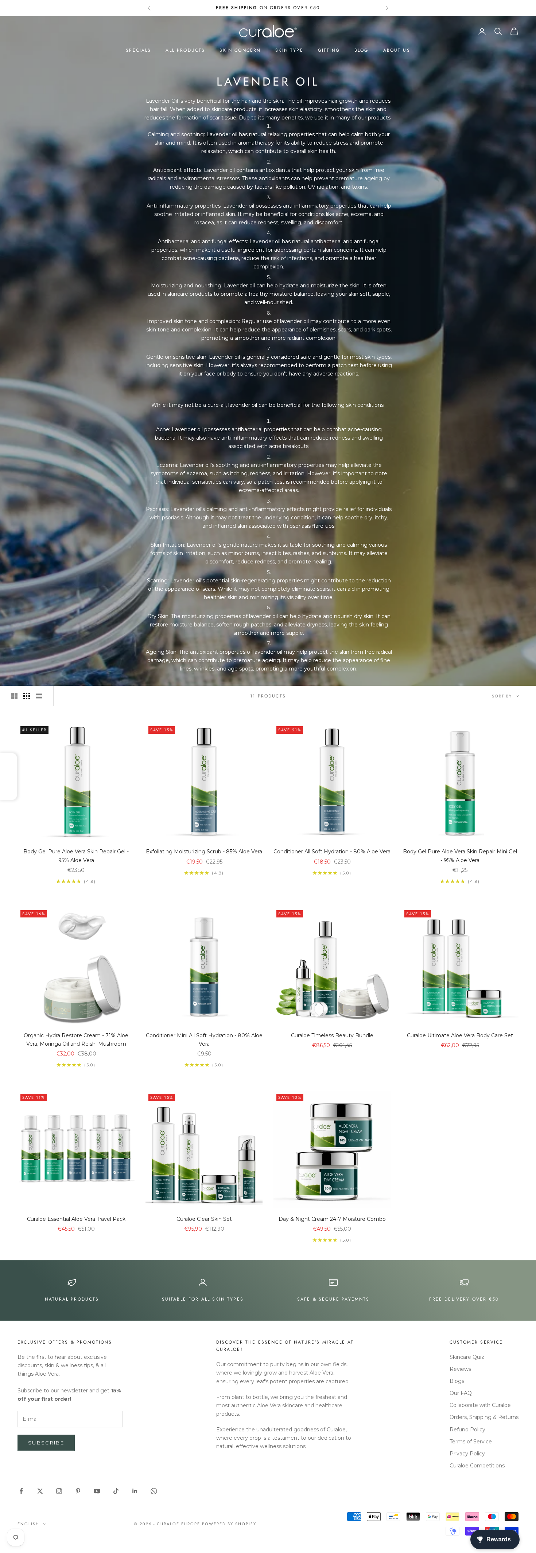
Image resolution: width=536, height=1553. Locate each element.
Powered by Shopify (229, 1524)
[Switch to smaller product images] (26, 696)
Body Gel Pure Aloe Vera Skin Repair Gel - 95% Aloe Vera (76, 855)
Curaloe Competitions (477, 1465)
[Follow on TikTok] (116, 1491)
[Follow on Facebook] (21, 1491)
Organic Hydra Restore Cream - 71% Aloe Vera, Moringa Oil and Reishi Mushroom (76, 1039)
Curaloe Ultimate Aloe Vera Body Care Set (460, 1035)
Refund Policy (467, 1429)
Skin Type (289, 50)
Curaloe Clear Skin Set (204, 1219)
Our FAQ (461, 1393)
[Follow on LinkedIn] (135, 1491)
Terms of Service (471, 1441)
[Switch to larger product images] (14, 696)
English (28, 1524)
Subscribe (46, 1443)
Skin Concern (240, 50)
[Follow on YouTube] (97, 1491)
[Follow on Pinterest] (78, 1491)
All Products (185, 50)
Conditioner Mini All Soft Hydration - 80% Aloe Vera (204, 1039)
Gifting (329, 50)
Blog (361, 50)
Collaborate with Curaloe (480, 1405)
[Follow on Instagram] (59, 1491)
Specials (138, 50)
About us (396, 50)
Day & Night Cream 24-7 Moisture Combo (332, 1219)
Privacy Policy (467, 1453)
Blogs (457, 1381)
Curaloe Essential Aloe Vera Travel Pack (76, 1219)
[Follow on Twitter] (40, 1491)
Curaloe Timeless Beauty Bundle (332, 1035)
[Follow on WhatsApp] (154, 1491)
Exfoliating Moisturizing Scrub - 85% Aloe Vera (204, 851)
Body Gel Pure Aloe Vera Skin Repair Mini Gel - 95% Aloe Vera (460, 855)
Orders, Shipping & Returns (484, 1417)
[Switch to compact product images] (39, 696)
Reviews (460, 1369)
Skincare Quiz (467, 1357)
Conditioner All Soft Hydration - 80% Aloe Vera (332, 851)
